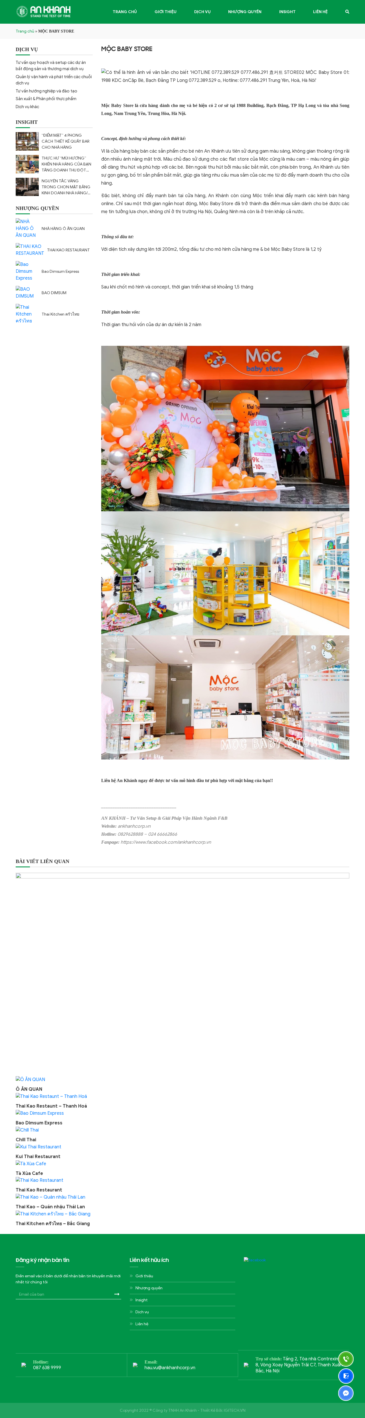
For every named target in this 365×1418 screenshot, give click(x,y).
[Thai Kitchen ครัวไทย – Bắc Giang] (53, 1214)
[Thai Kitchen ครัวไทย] (27, 314)
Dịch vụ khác (27, 106)
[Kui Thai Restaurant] (38, 1147)
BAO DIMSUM (54, 292)
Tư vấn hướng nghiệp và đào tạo (46, 91)
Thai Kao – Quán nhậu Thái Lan (50, 1207)
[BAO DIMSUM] (27, 293)
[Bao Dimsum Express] (27, 271)
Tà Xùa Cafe (29, 1173)
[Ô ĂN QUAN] (30, 1079)
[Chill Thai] (27, 1130)
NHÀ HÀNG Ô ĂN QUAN (63, 228)
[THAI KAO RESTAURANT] (30, 250)
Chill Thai (26, 1140)
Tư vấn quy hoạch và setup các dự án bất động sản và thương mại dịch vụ (51, 66)
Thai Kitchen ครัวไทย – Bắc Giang (53, 1224)
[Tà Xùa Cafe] (31, 1163)
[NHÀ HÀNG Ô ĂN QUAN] (27, 228)
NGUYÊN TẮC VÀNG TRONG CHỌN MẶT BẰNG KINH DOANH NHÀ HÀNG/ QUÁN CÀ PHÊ (66, 187)
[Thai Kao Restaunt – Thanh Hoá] (51, 1096)
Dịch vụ (202, 11)
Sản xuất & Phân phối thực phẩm (46, 98)
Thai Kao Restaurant (39, 1190)
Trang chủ (125, 11)
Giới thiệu (166, 11)
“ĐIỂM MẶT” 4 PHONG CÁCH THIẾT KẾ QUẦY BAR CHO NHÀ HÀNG (66, 141)
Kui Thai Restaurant (38, 1157)
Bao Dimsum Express (60, 271)
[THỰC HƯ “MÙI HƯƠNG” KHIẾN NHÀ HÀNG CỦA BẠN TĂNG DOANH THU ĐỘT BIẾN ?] (27, 164)
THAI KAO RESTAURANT (68, 250)
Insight (287, 11)
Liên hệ (320, 11)
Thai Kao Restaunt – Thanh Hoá (51, 1106)
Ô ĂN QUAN (29, 1089)
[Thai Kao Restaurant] (39, 1180)
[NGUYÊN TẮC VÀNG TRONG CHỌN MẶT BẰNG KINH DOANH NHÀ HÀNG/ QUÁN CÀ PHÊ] (27, 187)
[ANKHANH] (44, 11)
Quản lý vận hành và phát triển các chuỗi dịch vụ (54, 80)
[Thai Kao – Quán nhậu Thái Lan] (50, 1197)
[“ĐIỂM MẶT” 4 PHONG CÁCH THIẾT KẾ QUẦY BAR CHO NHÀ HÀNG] (27, 141)
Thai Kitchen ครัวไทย (60, 314)
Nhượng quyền (244, 11)
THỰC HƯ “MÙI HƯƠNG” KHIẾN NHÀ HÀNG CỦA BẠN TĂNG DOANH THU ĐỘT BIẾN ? (66, 164)
